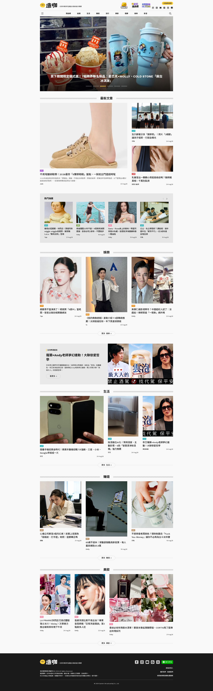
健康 (126, 14)
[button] (167, 199)
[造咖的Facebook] (153, 8)
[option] (106, 53)
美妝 (117, 14)
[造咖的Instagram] (142, 662)
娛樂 (136, 14)
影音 (145, 14)
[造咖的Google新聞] (164, 8)
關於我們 (163, 672)
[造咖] (61, 5)
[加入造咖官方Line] (172, 8)
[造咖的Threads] (168, 8)
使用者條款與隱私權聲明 (165, 675)
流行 (107, 14)
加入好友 (168, 662)
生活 (88, 14)
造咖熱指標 (168, 3)
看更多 (52, 376)
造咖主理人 (169, 668)
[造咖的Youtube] (160, 8)
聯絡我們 (170, 672)
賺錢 (98, 14)
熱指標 (68, 14)
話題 (78, 14)
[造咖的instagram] (157, 8)
